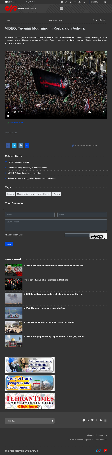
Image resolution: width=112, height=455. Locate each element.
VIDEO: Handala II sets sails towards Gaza (44, 308)
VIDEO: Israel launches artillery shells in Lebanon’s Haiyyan (53, 294)
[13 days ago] (13, 313)
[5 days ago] (13, 270)
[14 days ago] (13, 284)
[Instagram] (88, 420)
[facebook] (96, 420)
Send (9, 244)
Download (16, 123)
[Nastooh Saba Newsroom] (97, 450)
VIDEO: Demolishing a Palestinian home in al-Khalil (49, 322)
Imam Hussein (44, 194)
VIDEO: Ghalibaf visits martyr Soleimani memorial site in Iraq (54, 265)
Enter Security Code (14, 235)
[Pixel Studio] (104, 450)
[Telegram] (84, 420)
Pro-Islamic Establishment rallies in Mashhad (46, 280)
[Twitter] (92, 420)
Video (8, 20)
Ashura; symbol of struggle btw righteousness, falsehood (32, 178)
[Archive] (105, 420)
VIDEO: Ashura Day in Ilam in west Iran (24, 173)
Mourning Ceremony (25, 194)
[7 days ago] (13, 341)
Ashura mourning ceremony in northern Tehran (27, 168)
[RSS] (101, 420)
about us (90, 435)
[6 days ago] (13, 327)
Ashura (57, 194)
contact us (102, 435)
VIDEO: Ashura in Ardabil (18, 162)
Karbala (10, 194)
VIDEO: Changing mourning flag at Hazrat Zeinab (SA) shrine (54, 336)
